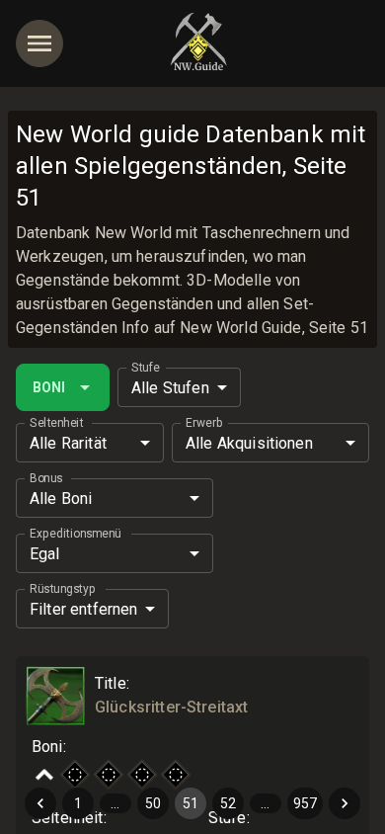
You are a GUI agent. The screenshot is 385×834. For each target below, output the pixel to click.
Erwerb (204, 423)
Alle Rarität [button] (68, 443)
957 (305, 803)
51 (190, 803)
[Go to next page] (344, 803)
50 (153, 803)
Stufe (145, 368)
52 (228, 803)
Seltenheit (56, 423)
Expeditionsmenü (75, 534)
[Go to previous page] (40, 803)
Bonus (46, 478)
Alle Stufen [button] (170, 387)
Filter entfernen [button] (83, 609)
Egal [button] (45, 553)
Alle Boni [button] (61, 498)
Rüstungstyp (63, 589)
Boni (49, 387)
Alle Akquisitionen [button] (249, 443)
